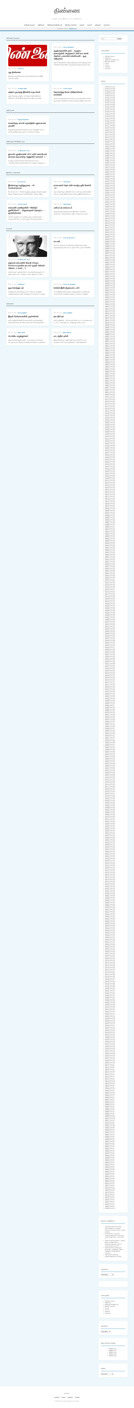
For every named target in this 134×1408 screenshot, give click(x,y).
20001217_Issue (109, 1066)
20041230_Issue (109, 670)
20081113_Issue (109, 319)
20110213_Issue (109, 113)
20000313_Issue (109, 1164)
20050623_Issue (109, 630)
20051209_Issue (109, 586)
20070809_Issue (109, 431)
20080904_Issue (109, 333)
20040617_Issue (109, 725)
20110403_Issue (109, 101)
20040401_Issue (109, 751)
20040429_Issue (109, 742)
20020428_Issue (109, 930)
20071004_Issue (109, 417)
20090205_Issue (109, 297)
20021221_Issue (109, 870)
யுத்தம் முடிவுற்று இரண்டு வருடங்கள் (24, 92)
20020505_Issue (109, 928)
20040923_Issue (109, 696)
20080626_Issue (109, 350)
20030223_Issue (109, 855)
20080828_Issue (109, 334)
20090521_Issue (109, 271)
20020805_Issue (109, 906)
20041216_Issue (109, 674)
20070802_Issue (109, 433)
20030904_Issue (109, 805)
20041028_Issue (109, 688)
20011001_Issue (109, 986)
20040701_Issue (109, 719)
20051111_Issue (109, 595)
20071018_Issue (109, 413)
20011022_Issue (109, 981)
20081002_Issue (109, 326)
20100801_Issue (109, 162)
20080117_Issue (109, 391)
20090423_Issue (109, 278)
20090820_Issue (109, 248)
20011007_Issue (109, 985)
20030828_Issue (109, 807)
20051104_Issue (109, 596)
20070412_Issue (109, 461)
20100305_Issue (109, 199)
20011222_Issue (109, 962)
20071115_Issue (109, 406)
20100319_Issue (109, 195)
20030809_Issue (109, 812)
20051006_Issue (109, 603)
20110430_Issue (109, 94)
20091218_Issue (109, 218)
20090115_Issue (109, 303)
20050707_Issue (109, 626)
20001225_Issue (109, 1064)
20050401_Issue (109, 651)
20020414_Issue (109, 934)
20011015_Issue (109, 983)
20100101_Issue (109, 215)
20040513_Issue (109, 737)
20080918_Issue (109, 329)
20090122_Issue (109, 301)
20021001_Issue (109, 892)
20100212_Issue (109, 204)
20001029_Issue (109, 1083)
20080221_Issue (109, 382)
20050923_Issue (109, 607)
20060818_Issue (109, 521)
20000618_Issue (109, 1131)
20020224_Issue (109, 946)
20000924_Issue (109, 1094)
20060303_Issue (109, 563)
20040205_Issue (109, 765)
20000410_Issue (109, 1155)
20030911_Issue (109, 804)
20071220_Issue (109, 398)
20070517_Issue (109, 452)
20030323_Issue (109, 848)
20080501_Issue (109, 364)
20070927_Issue (109, 419)
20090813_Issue (109, 250)
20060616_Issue (109, 538)
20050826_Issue (109, 614)
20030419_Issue (109, 841)
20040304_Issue (109, 758)
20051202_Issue (109, 587)
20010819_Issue (109, 1001)
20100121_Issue (109, 210)
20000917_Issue (109, 1099)
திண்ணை (67, 10)
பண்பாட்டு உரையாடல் (63, 207)
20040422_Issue (109, 746)
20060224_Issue (109, 565)
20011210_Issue (109, 965)
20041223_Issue (109, 672)
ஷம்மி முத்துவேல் (22, 312)
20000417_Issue (109, 1153)
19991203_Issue (109, 1189)
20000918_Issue (109, 1097)
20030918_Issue (109, 802)
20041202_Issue (109, 677)
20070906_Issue (109, 424)
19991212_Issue (109, 1187)
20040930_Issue (109, 695)
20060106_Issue (109, 577)
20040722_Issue (109, 714)
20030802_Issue (109, 814)
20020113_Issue (109, 957)
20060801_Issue (109, 526)
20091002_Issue (109, 238)
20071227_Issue (109, 396)
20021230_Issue (109, 869)
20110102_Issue (109, 123)
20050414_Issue (109, 647)
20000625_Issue (109, 1127)
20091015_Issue (109, 234)
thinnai (21, 68)
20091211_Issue (109, 220)
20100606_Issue (109, 176)
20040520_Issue (109, 733)
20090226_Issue (109, 292)
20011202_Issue (109, 967)
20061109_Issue (109, 500)
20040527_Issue (109, 732)
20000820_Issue (109, 1110)
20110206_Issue (109, 115)
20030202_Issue (109, 860)
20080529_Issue (109, 357)
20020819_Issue (109, 902)
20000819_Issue (109, 1111)
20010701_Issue (109, 1013)
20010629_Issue (109, 1015)
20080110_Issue (109, 392)
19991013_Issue (109, 1201)
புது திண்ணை (14, 72)
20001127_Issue (109, 1073)
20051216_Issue (109, 584)
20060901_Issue (109, 517)
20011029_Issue (109, 978)
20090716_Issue (109, 257)
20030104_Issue (109, 867)
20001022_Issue (109, 1085)
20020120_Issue (109, 955)
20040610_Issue (109, 726)
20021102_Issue (109, 883)
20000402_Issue (109, 1159)
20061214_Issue (109, 491)
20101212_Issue (109, 129)
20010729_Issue (109, 1006)
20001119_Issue (109, 1076)
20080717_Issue (109, 345)
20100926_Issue (109, 148)
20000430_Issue (109, 1148)
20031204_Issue (109, 781)
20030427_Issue (109, 839)
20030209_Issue (109, 858)
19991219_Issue (109, 1183)
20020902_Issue (109, 899)
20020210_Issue (109, 950)
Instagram (70, 1397)
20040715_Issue (109, 716)
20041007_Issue (109, 693)
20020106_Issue (109, 958)
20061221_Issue (109, 489)
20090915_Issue (109, 243)
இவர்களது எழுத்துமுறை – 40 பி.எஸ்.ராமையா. (21, 186)
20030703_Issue (109, 821)
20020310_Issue (109, 943)
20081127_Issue (109, 315)
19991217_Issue (109, 1185)
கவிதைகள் (98, 25)
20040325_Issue (109, 753)
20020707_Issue (109, 913)
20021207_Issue (109, 874)
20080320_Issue (109, 375)
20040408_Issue (109, 749)
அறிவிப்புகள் (41, 25)
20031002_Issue (109, 798)
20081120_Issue (109, 317)
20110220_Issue (109, 111)
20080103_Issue (109, 394)
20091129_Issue (109, 224)
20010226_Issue (109, 1048)
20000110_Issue (109, 1180)
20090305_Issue (109, 290)
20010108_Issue (109, 1060)
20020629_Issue (109, 914)
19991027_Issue (109, 1199)
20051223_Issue (109, 582)
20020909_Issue (109, 897)
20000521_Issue (109, 1141)
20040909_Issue (109, 700)
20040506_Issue (109, 740)
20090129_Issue (109, 299)
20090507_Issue (109, 275)
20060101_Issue (109, 579)
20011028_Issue (109, 979)
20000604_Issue (109, 1138)
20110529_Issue (73, 28)
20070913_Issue (109, 422)
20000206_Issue (109, 1173)
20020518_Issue (109, 925)
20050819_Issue (109, 616)
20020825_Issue (109, 900)
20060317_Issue (109, 561)
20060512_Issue (109, 547)
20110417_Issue (109, 97)
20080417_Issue (109, 368)
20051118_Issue (109, 593)
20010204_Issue (109, 1053)
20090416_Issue (109, 280)
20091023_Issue (109, 232)
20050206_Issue (109, 660)
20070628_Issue (109, 442)
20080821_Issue (109, 336)
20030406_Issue (109, 844)
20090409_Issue (109, 282)
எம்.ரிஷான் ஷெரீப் (22, 88)
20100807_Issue (109, 160)
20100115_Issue (109, 211)
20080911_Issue (109, 331)
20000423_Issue (109, 1150)
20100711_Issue (109, 167)
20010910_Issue (109, 994)
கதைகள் (82, 25)
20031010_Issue (109, 797)
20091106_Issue (109, 229)
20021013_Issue (109, 888)
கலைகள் (89, 25)
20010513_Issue (109, 1029)
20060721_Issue (109, 529)
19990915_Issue (109, 1204)
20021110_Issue (109, 881)
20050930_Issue (109, 605)
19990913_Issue (109, 1206)
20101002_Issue (109, 146)
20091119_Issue (109, 225)
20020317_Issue (109, 941)
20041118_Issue (109, 681)
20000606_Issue (109, 1136)
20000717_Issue (109, 1120)
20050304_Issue (109, 656)
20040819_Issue (109, 707)
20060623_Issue (109, 536)
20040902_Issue (109, 702)
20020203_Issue (109, 951)
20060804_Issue (109, 524)
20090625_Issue (109, 262)
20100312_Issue (109, 197)
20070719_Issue (109, 436)
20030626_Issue (109, 823)
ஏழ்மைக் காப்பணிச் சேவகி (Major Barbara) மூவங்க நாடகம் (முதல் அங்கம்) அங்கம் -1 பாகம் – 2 (26, 265)
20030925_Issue (109, 800)
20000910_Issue (109, 1103)
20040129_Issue (109, 767)
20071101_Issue (109, 410)
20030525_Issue (109, 832)
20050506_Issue (109, 640)
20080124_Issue (109, 389)
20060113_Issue (109, 575)
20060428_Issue (109, 551)
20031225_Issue (109, 776)
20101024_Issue (109, 141)
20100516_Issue (109, 181)
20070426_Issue (109, 457)
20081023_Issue (109, 320)
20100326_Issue (109, 194)
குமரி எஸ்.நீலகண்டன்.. (69, 237)
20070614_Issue (109, 445)
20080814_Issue (109, 338)
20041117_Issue (109, 682)
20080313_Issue (109, 377)
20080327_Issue (109, 373)
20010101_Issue (109, 1062)
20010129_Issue (109, 1055)
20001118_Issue (109, 1078)
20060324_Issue (109, 559)
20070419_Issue (109, 459)
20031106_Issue (109, 788)
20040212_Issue (109, 763)
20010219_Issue (109, 1050)
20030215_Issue (109, 856)
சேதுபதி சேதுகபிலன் (23, 119)
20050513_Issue (109, 638)
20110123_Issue (109, 118)
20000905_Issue (109, 1106)
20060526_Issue (109, 544)
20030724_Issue (109, 816)
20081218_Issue (109, 310)
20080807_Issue (109, 340)
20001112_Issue (109, 1080)
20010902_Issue (109, 997)
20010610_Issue (109, 1020)
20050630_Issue (109, 628)
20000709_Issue (109, 1124)
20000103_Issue (109, 1182)
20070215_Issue (109, 475)
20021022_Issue (109, 886)
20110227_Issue (109, 109)
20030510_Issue (109, 835)
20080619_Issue (109, 352)
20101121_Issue (109, 134)
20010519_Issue (109, 1027)
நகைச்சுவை (107, 25)
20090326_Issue (109, 285)
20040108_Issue (109, 772)
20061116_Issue (109, 498)
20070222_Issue (109, 473)
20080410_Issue (109, 370)
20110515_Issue (109, 90)
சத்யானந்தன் (66, 181)
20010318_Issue (109, 1043)
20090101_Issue (109, 306)
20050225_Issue (109, 658)
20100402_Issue (109, 192)
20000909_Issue (109, 1104)
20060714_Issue (109, 531)
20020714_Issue (109, 911)
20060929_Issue (109, 510)
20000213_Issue (109, 1171)
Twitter (63, 1397)
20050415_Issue (109, 645)
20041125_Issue (109, 679)
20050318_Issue (109, 653)
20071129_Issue (109, 403)
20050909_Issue (109, 610)
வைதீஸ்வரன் (21, 284)
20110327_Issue (109, 102)
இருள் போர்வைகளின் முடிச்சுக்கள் (23, 316)
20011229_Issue (109, 960)
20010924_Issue (109, 988)
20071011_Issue (109, 415)
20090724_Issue (109, 255)
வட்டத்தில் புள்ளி (61, 336)
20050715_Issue (109, 624)
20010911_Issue (109, 992)
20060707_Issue (109, 533)
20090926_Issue (109, 239)
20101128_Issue (109, 132)
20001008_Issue (109, 1088)
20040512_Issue (109, 739)
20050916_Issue (109, 609)
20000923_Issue (109, 1095)
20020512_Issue (109, 927)
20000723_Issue (109, 1118)
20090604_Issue (109, 268)
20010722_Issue (109, 1008)
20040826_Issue (109, 705)
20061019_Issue (109, 505)
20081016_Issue (109, 322)
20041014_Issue (109, 691)
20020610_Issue (109, 920)
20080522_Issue (109, 359)
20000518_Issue (109, 1143)
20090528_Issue (109, 269)
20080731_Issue (109, 341)
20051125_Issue (109, 591)
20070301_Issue (109, 471)
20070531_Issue (109, 449)
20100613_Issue (109, 174)
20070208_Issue (109, 477)
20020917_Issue (109, 895)
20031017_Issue (109, 793)
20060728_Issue (109, 528)
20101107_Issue (109, 137)
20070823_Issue (109, 428)
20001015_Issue (109, 1087)
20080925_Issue (109, 327)
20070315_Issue (109, 468)
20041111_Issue (109, 684)
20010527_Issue (109, 1023)
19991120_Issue (109, 1192)
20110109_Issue (109, 122)
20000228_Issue (109, 1168)
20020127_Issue (109, 953)
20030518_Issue (109, 834)
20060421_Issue (109, 552)
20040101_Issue (109, 774)
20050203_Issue (109, 661)
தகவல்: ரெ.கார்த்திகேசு (69, 284)
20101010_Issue (109, 145)
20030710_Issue (109, 820)
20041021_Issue (109, 689)
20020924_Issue (109, 893)
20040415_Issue (109, 747)
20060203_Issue (109, 570)
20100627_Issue (109, 171)
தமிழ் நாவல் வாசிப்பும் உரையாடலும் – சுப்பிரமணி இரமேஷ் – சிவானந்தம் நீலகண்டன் (113, 1228)
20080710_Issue (109, 347)
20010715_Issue (109, 1009)
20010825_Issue (109, 999)
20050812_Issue (109, 617)
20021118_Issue (109, 879)
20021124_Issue (109, 878)
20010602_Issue (109, 1022)
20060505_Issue (109, 549)
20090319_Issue (109, 287)
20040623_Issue (109, 723)
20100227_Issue (109, 201)
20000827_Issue (109, 1108)
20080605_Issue (109, 355)
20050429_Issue (109, 642)
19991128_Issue (109, 1190)
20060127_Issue (109, 572)
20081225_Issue (109, 308)
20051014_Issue (109, 602)
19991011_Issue (109, 1203)
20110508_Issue (109, 92)
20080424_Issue (109, 366)
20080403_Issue (109, 371)
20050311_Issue (109, 654)
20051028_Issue (109, 598)
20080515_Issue (109, 361)
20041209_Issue (109, 675)
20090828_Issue (109, 246)
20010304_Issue (109, 1046)
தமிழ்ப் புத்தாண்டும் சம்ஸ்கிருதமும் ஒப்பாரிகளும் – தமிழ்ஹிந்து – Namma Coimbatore (114, 1249)
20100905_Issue (109, 153)
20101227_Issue (109, 125)
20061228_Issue (109, 487)
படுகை (120, 1256)
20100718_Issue (109, 166)
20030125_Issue (109, 862)
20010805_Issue (109, 1004)
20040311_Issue (109, 756)
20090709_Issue (109, 259)
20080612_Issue (109, 354)
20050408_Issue (109, 649)
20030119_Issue (109, 863)
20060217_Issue (109, 566)
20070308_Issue (109, 470)
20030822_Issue (109, 809)
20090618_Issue (109, 264)
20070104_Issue (109, 486)
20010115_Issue (109, 1059)
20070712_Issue (109, 438)
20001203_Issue (109, 1071)
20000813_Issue (109, 1113)
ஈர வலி (57, 241)
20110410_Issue (109, 99)
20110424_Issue (109, 95)
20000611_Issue (109, 1134)
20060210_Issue (109, 568)
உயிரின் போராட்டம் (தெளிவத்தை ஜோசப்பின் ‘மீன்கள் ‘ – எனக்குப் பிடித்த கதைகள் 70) (114, 1244)
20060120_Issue (109, 573)
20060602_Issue (109, 542)
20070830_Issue (109, 426)
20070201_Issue (109, 478)
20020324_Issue (109, 939)
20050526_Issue (109, 635)
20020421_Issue (109, 932)
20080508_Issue (109, 362)
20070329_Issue (109, 464)
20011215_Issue (109, 964)
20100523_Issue (109, 180)
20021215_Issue (109, 872)
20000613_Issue (109, 1132)
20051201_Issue (109, 589)
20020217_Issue (109, 948)
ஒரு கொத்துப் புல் (16, 288)
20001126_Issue (109, 1074)
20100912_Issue (109, 152)
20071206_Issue (109, 401)
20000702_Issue (109, 1125)
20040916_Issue (109, 698)
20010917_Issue (109, 990)
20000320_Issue (109, 1162)
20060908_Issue (109, 515)
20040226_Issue (109, 760)
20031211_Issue (109, 779)
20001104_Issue (109, 1081)
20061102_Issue (109, 501)
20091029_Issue (109, 231)
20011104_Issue (109, 976)
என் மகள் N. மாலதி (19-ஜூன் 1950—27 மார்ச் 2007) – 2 (114, 1237)
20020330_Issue (109, 937)
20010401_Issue (109, 1039)
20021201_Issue (109, 876)
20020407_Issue (109, 936)
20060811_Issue (109, 522)
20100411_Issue (109, 190)
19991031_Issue (109, 1197)
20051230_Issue (109, 580)
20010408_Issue (109, 1037)
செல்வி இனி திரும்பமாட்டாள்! (67, 288)
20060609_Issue (109, 540)
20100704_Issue (109, 169)
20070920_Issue (109, 420)
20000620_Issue (109, 1129)
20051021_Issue (109, 600)
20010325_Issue (109, 1041)
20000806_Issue (109, 1115)
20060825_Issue (109, 519)
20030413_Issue (109, 842)
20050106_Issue (109, 668)
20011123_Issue (109, 971)
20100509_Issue (109, 183)
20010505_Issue (109, 1030)
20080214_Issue (109, 384)
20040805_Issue (109, 711)
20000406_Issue (109, 1157)
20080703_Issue (109, 348)
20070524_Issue (109, 450)
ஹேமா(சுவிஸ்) (21, 332)
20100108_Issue (109, 213)
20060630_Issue (109, 535)
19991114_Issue (109, 1194)
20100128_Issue (109, 208)
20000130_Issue (109, 1175)
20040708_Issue (109, 718)
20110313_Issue (109, 106)
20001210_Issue (109, 1067)
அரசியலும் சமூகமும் (29, 25)
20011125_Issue (109, 969)
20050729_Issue (109, 621)
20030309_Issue (109, 851)
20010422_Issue (109, 1034)
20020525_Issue (109, 923)
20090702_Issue (109, 261)
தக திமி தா (59, 316)
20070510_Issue (109, 454)
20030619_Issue (109, 825)
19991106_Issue (109, 1196)
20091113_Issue (109, 227)
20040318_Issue (109, 754)
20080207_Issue (109, 385)
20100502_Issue (109, 185)
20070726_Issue (109, 435)
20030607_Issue (109, 828)
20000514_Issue (109, 1145)
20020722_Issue (109, 909)
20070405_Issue (109, 463)
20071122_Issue (109, 405)
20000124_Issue (109, 1176)
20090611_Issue (109, 266)
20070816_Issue (109, 429)
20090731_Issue (109, 253)
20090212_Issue (109, 296)
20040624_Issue (109, 721)
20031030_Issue (109, 790)
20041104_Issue (109, 686)
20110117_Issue (109, 120)
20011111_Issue (109, 974)
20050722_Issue (109, 623)
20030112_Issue (109, 865)
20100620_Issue (109, 173)
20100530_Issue (109, 178)
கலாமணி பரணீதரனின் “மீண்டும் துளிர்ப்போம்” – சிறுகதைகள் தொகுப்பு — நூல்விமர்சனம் (26, 210)
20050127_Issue (109, 663)
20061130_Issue (109, 494)
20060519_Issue (109, 545)
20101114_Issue (109, 136)
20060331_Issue (109, 558)
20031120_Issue (109, 784)
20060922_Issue (109, 512)
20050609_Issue (109, 633)
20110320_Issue (109, 104)
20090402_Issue (109, 283)
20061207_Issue (109, 493)
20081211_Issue (109, 311)
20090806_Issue (109, 252)
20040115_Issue (109, 770)
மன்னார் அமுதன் (22, 204)
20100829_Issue (109, 155)
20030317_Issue (109, 849)
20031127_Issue (109, 783)
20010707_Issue (109, 1011)
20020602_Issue (109, 921)
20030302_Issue (109, 853)
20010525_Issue (109, 1025)
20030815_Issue (109, 811)
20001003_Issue (109, 1090)
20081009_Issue (109, 324)
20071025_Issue (109, 412)
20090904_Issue (109, 245)
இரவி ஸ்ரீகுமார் (67, 332)
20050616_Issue (109, 631)
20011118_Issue (109, 972)
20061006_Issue (109, 508)
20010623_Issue (109, 1016)
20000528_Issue (109, 1139)
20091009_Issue (109, 236)
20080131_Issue (109, 387)
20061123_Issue (109, 496)
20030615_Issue (109, 827)
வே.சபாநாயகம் (22, 181)
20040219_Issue (109, 761)
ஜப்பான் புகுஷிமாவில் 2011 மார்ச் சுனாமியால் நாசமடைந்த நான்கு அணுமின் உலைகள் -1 (27, 155)
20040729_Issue (109, 712)
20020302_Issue (109, 944)
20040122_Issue (109, 769)
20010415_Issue (109, 1036)
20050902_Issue (109, 612)
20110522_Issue (109, 88)
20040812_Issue (109, 709)
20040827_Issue (109, 703)
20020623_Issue (109, 916)
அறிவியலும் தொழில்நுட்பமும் (54, 25)
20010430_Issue (109, 1032)
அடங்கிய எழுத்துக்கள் (18, 336)
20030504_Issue (109, 837)
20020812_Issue (109, 904)
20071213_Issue (109, 399)
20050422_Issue (109, 644)
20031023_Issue (109, 791)
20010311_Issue (109, 1045)
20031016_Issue (109, 795)
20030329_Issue (109, 846)
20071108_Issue (109, 408)
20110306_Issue (109, 108)
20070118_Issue (109, 482)
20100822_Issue (109, 157)
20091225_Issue (109, 217)
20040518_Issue (109, 735)
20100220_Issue (109, 203)
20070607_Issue (109, 447)
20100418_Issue (109, 188)
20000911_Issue (109, 1101)
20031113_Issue (109, 786)
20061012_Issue (109, 507)
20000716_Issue (109, 1122)
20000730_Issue (109, 1117)
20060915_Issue (109, 514)
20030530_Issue (109, 830)
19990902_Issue (109, 1208)
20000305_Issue (109, 1166)
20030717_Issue (109, 818)
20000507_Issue (109, 1146)
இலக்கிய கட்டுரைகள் (71, 25)
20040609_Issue (109, 728)
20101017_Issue (109, 143)
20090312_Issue (109, 289)
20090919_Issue (109, 241)
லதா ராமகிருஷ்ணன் (68, 47)
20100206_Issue (109, 206)
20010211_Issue (109, 1052)
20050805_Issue (109, 619)
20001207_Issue (109, 1069)
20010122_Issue (109, 1057)
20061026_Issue (109, 503)
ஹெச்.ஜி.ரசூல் (67, 204)
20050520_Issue (109, 637)
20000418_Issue (109, 1152)
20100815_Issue (109, 159)
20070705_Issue (109, 440)
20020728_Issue (109, 907)
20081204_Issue (109, 313)
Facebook (56, 1397)
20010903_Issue (109, 995)
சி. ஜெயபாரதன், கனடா (24, 150)
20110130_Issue (109, 116)
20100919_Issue (109, 150)
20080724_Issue (109, 343)
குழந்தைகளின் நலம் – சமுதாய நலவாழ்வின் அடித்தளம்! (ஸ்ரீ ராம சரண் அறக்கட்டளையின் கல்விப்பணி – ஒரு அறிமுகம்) (71, 55)
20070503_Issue (109, 456)
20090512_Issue (109, 273)
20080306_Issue (109, 378)
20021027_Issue (109, 885)
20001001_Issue (109, 1092)
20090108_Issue (109, 304)
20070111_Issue (109, 484)
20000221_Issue (109, 1169)
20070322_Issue (109, 466)
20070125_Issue (109, 480)
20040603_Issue (109, 730)
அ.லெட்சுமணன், (67, 88)
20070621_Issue (109, 443)
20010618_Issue (109, 1018)
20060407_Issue (109, 556)
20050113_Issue (109, 667)
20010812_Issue (109, 1002)
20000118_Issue (109, 1178)
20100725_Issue (109, 164)
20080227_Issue (109, 380)
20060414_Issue (109, 554)
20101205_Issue (109, 130)
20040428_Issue (109, 744)
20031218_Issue (109, 777)
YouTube (77, 1397)
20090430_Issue (109, 276)
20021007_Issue (109, 890)
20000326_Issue (109, 1161)
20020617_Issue (109, 918)
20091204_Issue (109, 222)
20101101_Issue (109, 139)
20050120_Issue (109, 665)
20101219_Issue (109, 127)
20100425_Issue (109, 187)
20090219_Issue (109, 294)
